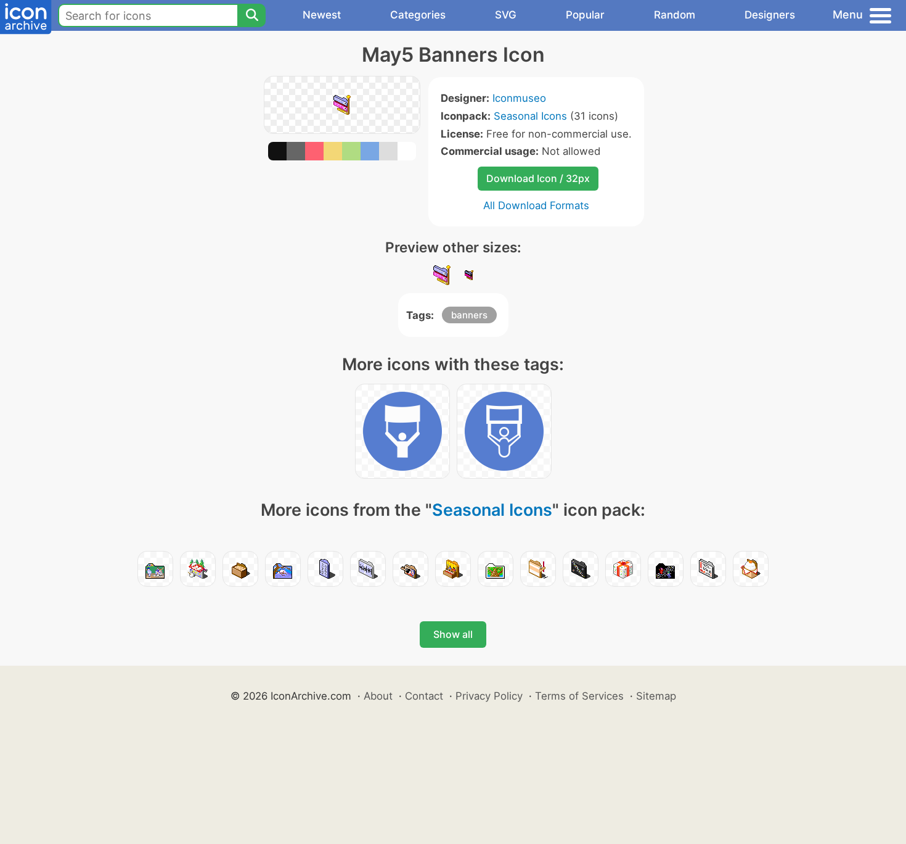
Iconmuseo (519, 98)
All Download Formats (536, 205)
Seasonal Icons (530, 116)
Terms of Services (579, 696)
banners (469, 315)
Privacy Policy (489, 696)
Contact (424, 696)
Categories (418, 15)
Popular (585, 15)
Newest (322, 15)
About (378, 696)
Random (674, 15)
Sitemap (656, 696)
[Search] (251, 15)
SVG (505, 15)
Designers (770, 15)
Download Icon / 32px (538, 178)
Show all (453, 634)
